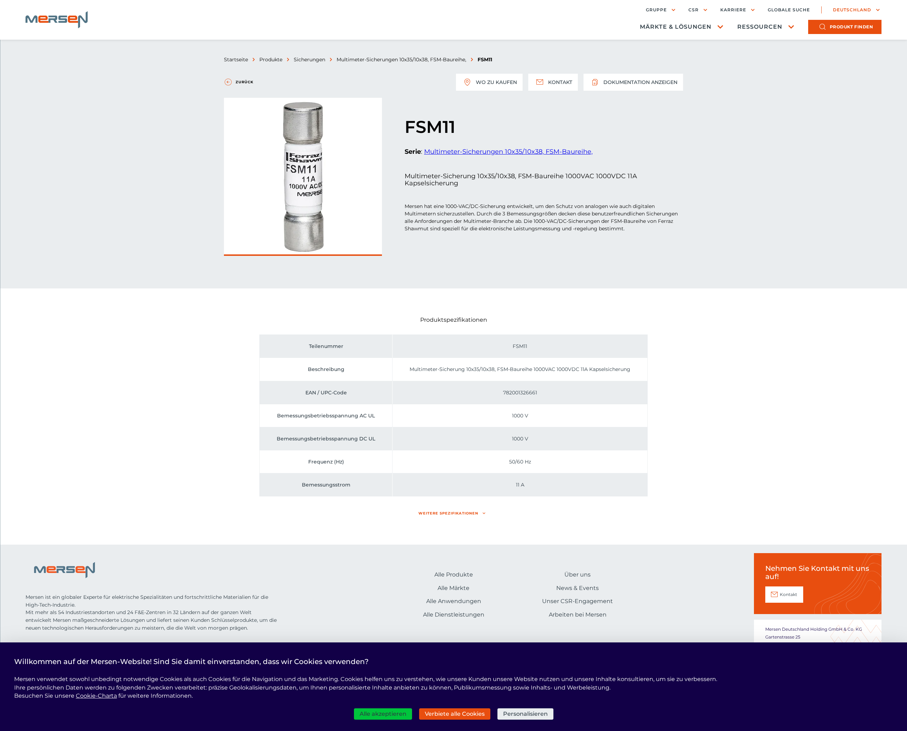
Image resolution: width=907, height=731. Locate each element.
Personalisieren (525, 713)
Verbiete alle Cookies (455, 713)
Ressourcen (759, 26)
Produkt (851, 26)
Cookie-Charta (96, 695)
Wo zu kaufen (496, 82)
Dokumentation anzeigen (640, 82)
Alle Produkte (453, 574)
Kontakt (560, 82)
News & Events (577, 588)
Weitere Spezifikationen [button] (448, 513)
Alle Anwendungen (453, 601)
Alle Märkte (453, 588)
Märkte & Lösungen (675, 26)
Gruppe (656, 9)
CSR (693, 9)
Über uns (577, 574)
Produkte (270, 59)
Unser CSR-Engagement (577, 601)
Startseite (236, 59)
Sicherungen (309, 59)
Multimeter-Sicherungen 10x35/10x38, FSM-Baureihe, (401, 59)
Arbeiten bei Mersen (578, 614)
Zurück (244, 82)
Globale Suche (789, 9)
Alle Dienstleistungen (453, 614)
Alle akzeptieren (383, 713)
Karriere (733, 9)
